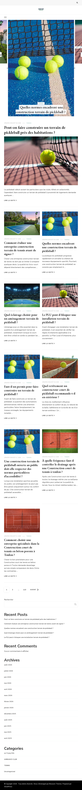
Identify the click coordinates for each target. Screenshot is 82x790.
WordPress (8, 787)
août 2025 (8, 720)
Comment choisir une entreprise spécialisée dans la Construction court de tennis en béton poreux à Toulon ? (21, 547)
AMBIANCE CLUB (10, 759)
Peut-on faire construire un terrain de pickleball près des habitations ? (41, 57)
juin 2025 (7, 726)
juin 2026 (7, 677)
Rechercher (8, 599)
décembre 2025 (10, 714)
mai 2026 (7, 683)
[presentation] (7, 68)
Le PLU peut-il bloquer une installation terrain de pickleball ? (59, 318)
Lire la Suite (9, 200)
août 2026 (8, 665)
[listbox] (41, 68)
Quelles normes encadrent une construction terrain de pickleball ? (59, 247)
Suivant (33, 590)
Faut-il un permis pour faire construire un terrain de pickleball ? (21, 390)
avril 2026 (8, 689)
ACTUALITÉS (9, 753)
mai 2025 (7, 732)
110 (25, 590)
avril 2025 (8, 738)
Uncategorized (9, 771)
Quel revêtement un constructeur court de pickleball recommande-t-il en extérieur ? (58, 391)
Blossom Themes (55, 784)
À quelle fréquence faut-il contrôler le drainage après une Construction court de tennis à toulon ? (59, 466)
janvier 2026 (8, 708)
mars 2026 (8, 695)
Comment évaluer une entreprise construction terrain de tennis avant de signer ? (20, 248)
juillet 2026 (8, 671)
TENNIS (41, 51)
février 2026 (8, 701)
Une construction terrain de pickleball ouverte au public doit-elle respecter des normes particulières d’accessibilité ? (21, 468)
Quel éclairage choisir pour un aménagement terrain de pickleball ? (21, 318)
